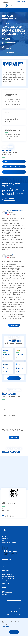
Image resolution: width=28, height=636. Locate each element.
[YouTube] (11, 611)
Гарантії (4, 536)
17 (18, 372)
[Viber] (19, 611)
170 (6, 358)
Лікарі (9, 9)
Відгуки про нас (14, 378)
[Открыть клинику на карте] (13, 494)
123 (6, 372)
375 (19, 358)
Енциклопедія (6, 564)
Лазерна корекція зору (8, 576)
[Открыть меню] (2, 6)
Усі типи (5, 175)
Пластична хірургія (7, 583)
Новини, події (5, 538)
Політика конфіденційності (9, 542)
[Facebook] (9, 611)
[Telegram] (16, 611)
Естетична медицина (7, 581)
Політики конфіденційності (16, 431)
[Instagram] (14, 611)
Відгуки (24, 9)
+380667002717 (21, 1)
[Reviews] (6, 213)
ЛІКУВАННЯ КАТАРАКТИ (8, 578)
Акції (3, 566)
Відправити (14, 437)
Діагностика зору (7, 574)
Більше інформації (6, 626)
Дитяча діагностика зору (9, 580)
